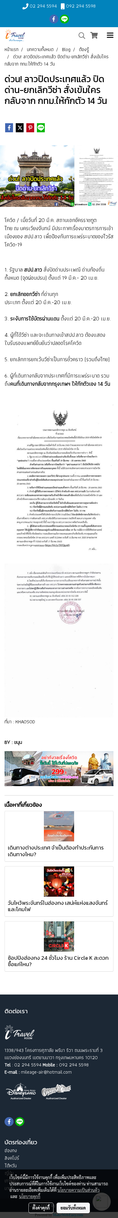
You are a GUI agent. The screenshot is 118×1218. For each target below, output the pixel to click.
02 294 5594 (43, 6)
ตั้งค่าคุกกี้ (41, 1207)
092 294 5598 (81, 6)
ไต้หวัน (11, 1165)
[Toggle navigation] (110, 35)
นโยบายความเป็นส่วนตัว (78, 1190)
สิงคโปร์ (12, 1158)
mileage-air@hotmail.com (46, 1072)
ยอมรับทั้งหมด (73, 1207)
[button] (80, 35)
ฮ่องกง (11, 1150)
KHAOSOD (25, 721)
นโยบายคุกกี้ (29, 1196)
